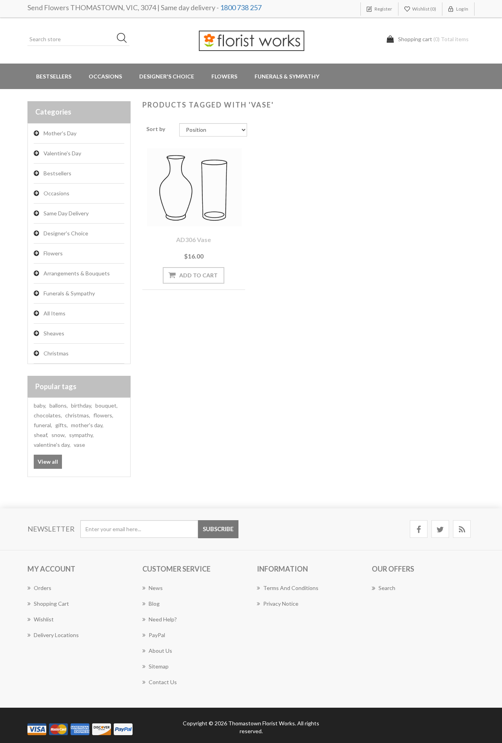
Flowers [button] (224, 76)
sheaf (41, 435)
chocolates (48, 415)
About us (160, 650)
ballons (58, 405)
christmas (77, 415)
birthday (81, 405)
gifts (61, 425)
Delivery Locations (56, 635)
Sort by (155, 129)
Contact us (163, 682)
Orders (42, 588)
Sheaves (54, 333)
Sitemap (159, 666)
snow (58, 435)
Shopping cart (51, 603)
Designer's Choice (166, 76)
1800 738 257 (241, 7)
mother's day (87, 425)
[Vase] (193, 187)
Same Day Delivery (66, 213)
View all (48, 461)
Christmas (56, 353)
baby (40, 405)
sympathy (81, 435)
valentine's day (52, 444)
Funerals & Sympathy (287, 76)
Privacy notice (280, 603)
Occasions (56, 193)
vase (79, 444)
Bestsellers (53, 76)
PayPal (157, 635)
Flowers (53, 253)
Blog (154, 603)
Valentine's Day (62, 153)
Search (386, 588)
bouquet (106, 405)
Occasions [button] (105, 76)
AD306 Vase (193, 239)
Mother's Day (60, 133)
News (156, 588)
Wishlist (44, 619)
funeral (43, 425)
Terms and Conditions (290, 588)
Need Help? (163, 619)
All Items (54, 313)
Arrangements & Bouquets (77, 273)
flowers (103, 415)
